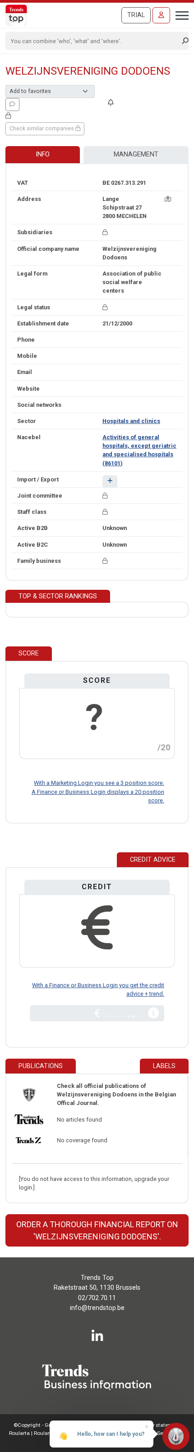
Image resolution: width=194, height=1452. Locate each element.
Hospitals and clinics (131, 421)
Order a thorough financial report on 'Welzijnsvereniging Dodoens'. (97, 1230)
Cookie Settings (158, 1433)
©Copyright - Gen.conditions (47, 1425)
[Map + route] (168, 199)
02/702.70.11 (97, 1298)
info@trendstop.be (97, 1308)
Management (136, 154)
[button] (109, 481)
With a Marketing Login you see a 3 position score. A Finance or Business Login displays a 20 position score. (98, 791)
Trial (136, 15)
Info (43, 154)
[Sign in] (161, 15)
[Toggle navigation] (179, 14)
